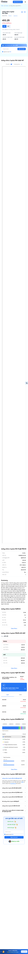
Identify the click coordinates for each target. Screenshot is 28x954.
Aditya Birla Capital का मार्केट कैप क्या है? (11, 805)
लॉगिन (22, 782)
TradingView (17, 64)
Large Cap (15, 15)
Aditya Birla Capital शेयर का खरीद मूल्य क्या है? (12, 778)
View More (14, 628)
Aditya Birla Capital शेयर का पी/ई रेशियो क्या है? (12, 792)
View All (25, 688)
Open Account (21, 49)
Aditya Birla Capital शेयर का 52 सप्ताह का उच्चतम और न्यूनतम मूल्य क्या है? (13, 811)
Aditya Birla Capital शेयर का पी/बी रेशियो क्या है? (12, 797)
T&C (10, 51)
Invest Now (24, 951)
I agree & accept (7, 51)
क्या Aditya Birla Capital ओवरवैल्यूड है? (10, 801)
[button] (22, 12)
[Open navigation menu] (25, 2)
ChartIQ (8, 64)
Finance (10, 15)
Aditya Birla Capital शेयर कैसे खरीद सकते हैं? (11, 788)
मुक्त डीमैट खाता (13, 783)
